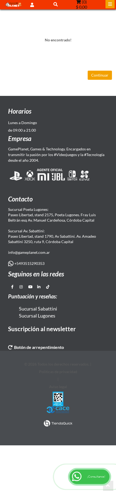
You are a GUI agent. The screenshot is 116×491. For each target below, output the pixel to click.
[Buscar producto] (55, 4)
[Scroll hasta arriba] (108, 486)
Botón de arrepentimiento (38, 347)
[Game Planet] (13, 5)
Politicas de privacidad (58, 371)
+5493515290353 (29, 263)
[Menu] (110, 4)
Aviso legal (58, 386)
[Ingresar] (32, 4)
